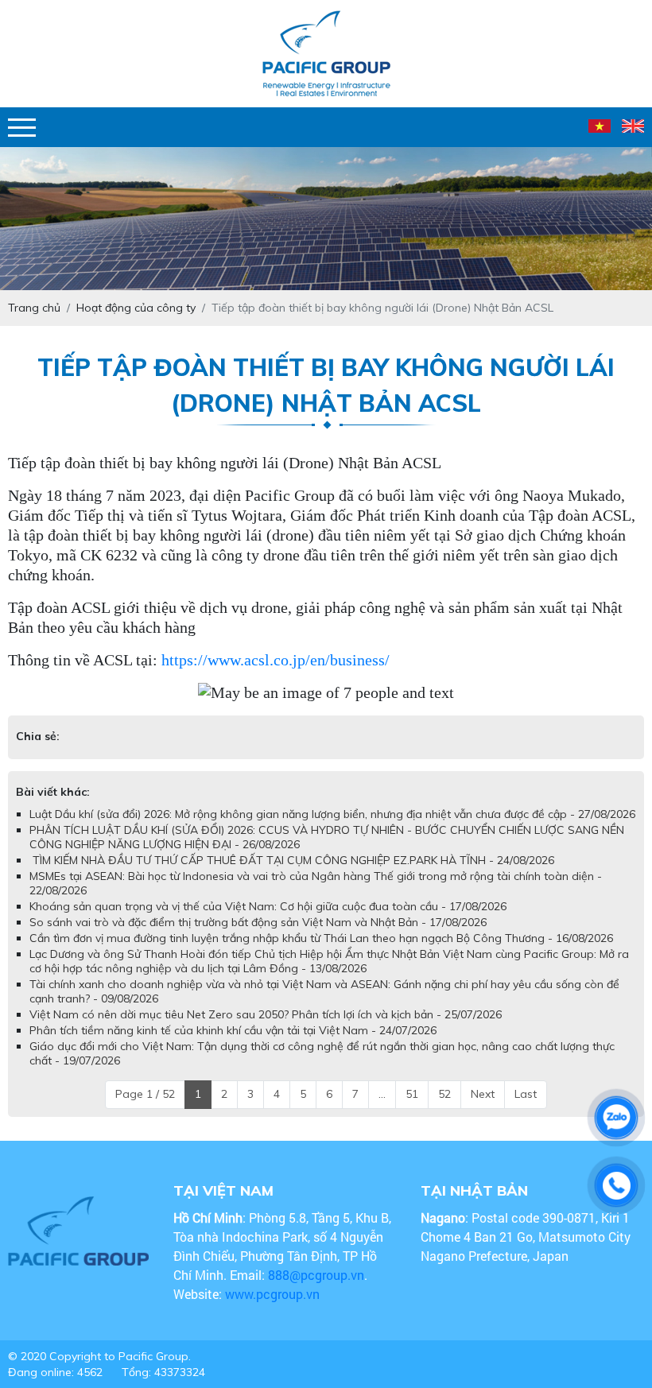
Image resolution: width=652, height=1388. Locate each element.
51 (412, 1094)
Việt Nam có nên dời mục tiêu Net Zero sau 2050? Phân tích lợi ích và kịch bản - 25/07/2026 (265, 1014)
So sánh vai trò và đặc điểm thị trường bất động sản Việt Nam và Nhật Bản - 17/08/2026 (258, 922)
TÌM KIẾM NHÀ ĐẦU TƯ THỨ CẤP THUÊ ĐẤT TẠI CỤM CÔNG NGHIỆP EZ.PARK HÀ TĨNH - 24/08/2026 (291, 860)
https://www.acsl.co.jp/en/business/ (275, 660)
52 (444, 1094)
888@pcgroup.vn (316, 1274)
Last (525, 1094)
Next (483, 1094)
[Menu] (22, 127)
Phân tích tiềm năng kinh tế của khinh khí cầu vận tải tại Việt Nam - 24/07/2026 (233, 1030)
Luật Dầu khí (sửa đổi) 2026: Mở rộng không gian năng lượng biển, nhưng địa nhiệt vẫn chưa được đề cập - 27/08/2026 (332, 814)
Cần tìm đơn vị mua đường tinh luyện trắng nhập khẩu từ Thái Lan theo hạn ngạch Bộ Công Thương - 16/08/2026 (321, 938)
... (382, 1094)
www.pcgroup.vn (274, 1293)
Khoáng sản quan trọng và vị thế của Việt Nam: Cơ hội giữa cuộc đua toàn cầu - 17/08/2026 (267, 906)
